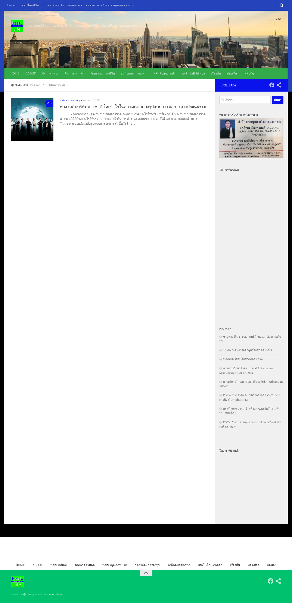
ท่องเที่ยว (233, 73)
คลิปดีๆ (249, 73)
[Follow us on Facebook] (271, 85)
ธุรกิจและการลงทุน (133, 73)
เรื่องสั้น (216, 73)
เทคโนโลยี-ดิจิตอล (193, 73)
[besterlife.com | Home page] (17, 25)
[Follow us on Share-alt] (278, 85)
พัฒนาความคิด (74, 73)
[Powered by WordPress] (24, 594)
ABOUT (30, 73)
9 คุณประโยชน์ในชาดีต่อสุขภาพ (243, 359)
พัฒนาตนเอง (50, 73)
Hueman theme (54, 594)
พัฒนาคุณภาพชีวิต (102, 73)
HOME (14, 73)
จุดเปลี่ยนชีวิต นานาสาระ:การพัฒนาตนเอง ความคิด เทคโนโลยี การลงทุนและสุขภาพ (77, 5)
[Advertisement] (251, 247)
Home (11, 5)
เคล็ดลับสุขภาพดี (163, 73)
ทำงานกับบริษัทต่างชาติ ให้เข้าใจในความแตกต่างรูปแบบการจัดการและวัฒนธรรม (133, 106)
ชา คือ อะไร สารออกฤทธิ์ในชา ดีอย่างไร (247, 350)
